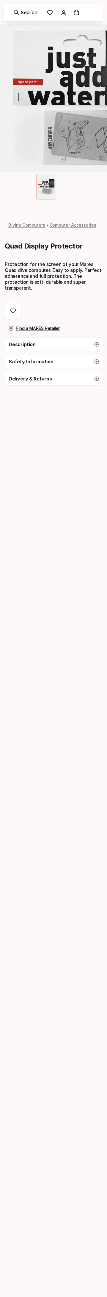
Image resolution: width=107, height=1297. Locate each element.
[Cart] (76, 12)
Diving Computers (26, 225)
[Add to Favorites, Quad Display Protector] (13, 311)
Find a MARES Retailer (38, 328)
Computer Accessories (73, 225)
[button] (53, 344)
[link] (50, 12)
